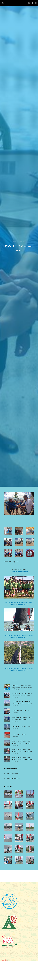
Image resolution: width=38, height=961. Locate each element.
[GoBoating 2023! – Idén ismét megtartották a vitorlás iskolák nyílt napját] (7, 687)
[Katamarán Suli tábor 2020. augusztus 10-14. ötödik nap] (7, 743)
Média (22, 242)
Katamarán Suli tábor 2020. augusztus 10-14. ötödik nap (21, 742)
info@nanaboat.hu (13, 778)
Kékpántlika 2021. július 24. (20, 710)
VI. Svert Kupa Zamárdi (19, 734)
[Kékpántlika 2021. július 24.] (7, 711)
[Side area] (28, 3)
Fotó (15, 242)
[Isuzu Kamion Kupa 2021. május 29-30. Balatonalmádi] (7, 719)
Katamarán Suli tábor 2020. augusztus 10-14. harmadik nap (22, 758)
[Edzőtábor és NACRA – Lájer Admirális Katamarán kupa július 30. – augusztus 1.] (7, 703)
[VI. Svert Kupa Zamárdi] (7, 735)
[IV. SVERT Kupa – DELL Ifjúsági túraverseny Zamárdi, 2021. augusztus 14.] (7, 695)
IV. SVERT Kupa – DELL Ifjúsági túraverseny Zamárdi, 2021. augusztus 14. (22, 694)
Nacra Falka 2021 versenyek (21, 726)
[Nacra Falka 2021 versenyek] (7, 727)
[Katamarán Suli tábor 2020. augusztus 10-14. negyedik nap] (7, 751)
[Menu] (35, 3)
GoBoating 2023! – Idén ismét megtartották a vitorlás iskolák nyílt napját (22, 686)
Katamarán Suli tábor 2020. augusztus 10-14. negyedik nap (22, 750)
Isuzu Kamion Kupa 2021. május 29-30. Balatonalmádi (22, 718)
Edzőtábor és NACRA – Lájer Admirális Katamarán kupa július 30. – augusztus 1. (23, 702)
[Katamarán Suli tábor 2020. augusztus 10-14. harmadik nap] (7, 759)
